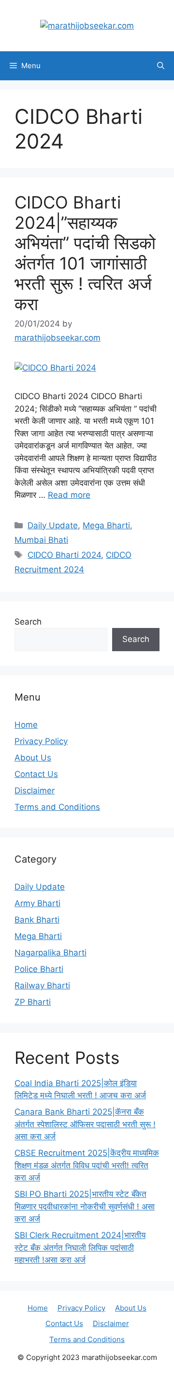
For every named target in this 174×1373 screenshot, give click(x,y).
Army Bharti (37, 903)
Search (28, 622)
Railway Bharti (42, 985)
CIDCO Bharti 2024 (64, 555)
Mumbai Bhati (41, 540)
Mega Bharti (106, 525)
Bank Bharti (36, 920)
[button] (160, 65)
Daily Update (53, 525)
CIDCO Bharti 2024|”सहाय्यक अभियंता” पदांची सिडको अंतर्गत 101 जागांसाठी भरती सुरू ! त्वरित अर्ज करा (85, 253)
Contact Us (36, 774)
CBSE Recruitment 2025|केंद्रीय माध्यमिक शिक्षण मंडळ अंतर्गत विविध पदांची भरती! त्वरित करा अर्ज (86, 1165)
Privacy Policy (41, 741)
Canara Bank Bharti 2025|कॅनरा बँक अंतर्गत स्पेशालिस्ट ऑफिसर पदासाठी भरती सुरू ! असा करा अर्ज (85, 1124)
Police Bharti (38, 969)
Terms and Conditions (57, 807)
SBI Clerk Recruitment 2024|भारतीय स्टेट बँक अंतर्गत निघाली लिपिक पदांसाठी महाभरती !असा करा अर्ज (79, 1247)
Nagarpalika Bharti (50, 952)
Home (26, 725)
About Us (32, 757)
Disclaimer (34, 790)
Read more (69, 495)
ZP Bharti (32, 1002)
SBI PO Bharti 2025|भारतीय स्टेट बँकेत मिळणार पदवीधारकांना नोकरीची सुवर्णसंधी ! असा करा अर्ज (84, 1206)
